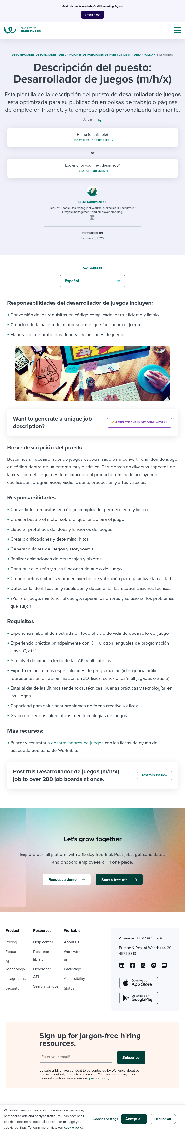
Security (12, 988)
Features (13, 951)
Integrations (16, 978)
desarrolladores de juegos (77, 742)
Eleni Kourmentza (92, 202)
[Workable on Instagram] (164, 967)
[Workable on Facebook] (132, 967)
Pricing (11, 942)
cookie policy (73, 1128)
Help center (43, 942)
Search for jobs (45, 986)
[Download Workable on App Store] (138, 983)
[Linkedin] (92, 217)
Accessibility (74, 978)
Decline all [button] (162, 1119)
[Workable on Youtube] (143, 967)
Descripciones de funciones (34, 54)
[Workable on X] (154, 967)
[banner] (92, 422)
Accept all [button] (133, 1118)
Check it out (92, 14)
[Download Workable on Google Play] (138, 998)
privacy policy (99, 1078)
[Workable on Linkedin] (122, 967)
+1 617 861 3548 (149, 938)
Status (69, 988)
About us (71, 942)
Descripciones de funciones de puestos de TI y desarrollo (106, 54)
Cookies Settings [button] (105, 1119)
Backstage (72, 969)
